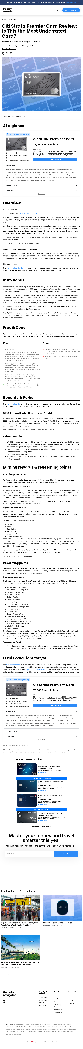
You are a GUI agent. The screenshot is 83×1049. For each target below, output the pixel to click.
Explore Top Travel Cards (41, 827)
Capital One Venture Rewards (36, 669)
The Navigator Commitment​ (15, 116)
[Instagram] (4, 1001)
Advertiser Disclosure (9, 49)
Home (4, 19)
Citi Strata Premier (13, 404)
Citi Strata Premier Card (28, 213)
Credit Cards (12, 19)
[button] (3, 53)
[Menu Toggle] (34, 10)
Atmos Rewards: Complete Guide (57, 923)
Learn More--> (71, 2)
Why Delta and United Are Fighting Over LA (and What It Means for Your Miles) (20, 963)
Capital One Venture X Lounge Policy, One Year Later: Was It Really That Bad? (19, 924)
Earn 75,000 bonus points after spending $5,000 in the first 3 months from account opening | (37, 2)
